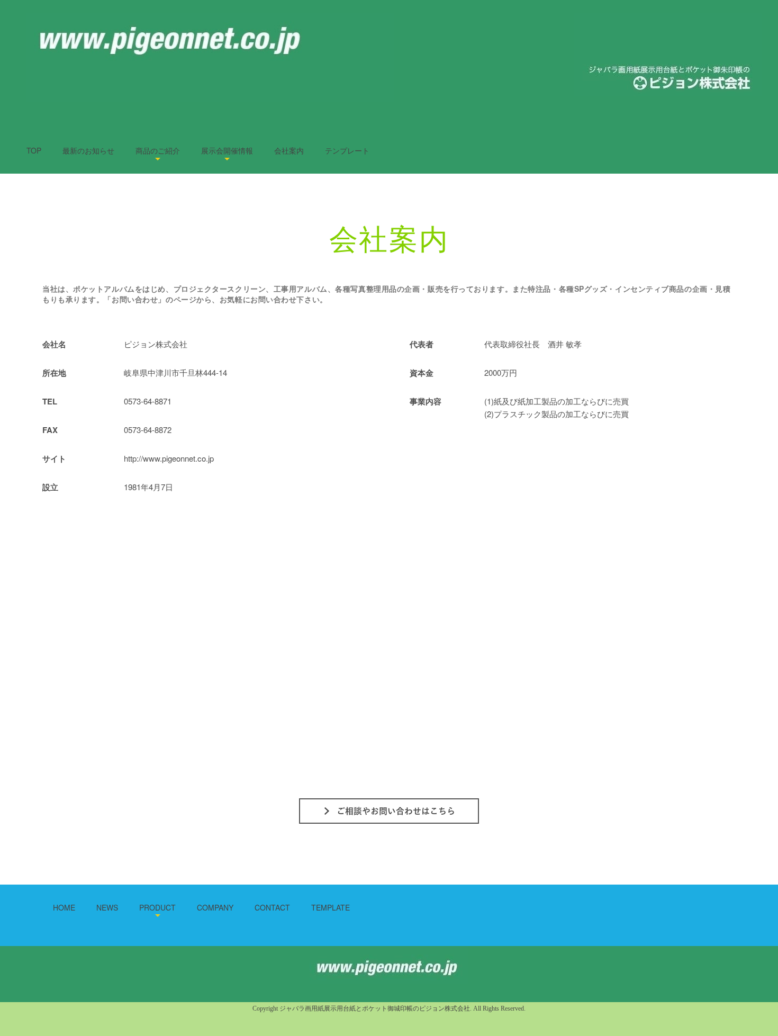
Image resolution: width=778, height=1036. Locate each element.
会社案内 (289, 150)
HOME (64, 907)
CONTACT (272, 907)
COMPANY (215, 907)
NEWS (107, 907)
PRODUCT (157, 907)
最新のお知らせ (88, 150)
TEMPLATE (330, 907)
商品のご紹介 (157, 150)
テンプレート (347, 150)
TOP (33, 150)
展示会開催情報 (227, 150)
